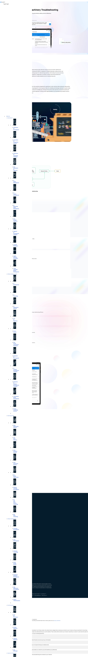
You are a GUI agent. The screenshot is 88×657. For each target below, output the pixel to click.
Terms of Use (44, 595)
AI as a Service (14, 331)
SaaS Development (16, 540)
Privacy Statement (37, 595)
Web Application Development (16, 588)
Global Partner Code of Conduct (34, 593)
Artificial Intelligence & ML (12, 274)
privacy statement (57, 620)
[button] (6, 4)
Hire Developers (10, 605)
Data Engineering (10, 415)
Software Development (11, 518)
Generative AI (9, 117)
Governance (43, 593)
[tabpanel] (44, 640)
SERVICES (8, 116)
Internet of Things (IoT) (11, 653)
